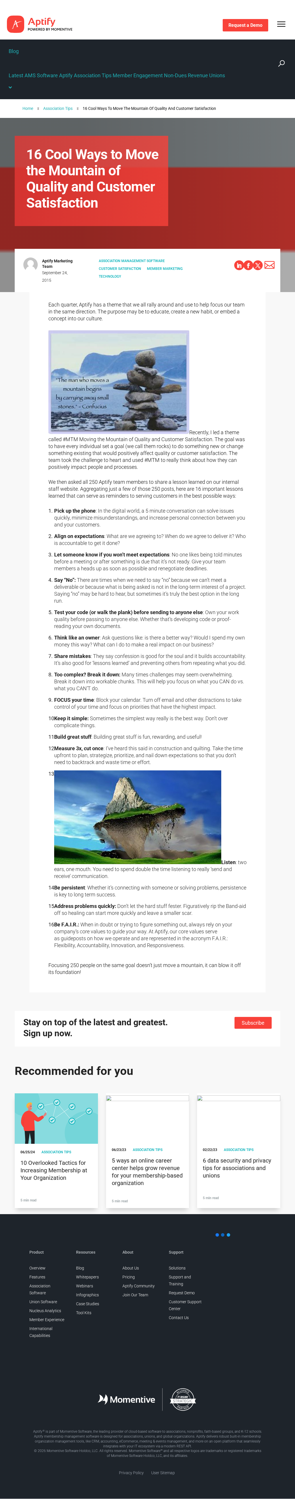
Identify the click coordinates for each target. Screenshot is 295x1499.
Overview (37, 1268)
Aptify (66, 75)
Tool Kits (83, 1312)
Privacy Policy (131, 1472)
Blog (14, 51)
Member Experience (46, 1319)
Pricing (128, 1277)
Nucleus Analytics (45, 1310)
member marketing (165, 269)
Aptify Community (138, 1286)
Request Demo (182, 1293)
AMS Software (41, 75)
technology (110, 276)
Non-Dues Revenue (186, 75)
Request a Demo (245, 25)
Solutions (177, 1268)
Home (27, 108)
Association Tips (92, 75)
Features (37, 1277)
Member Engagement (138, 75)
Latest (16, 75)
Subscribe (253, 1023)
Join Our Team (135, 1295)
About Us (130, 1268)
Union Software (43, 1301)
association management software (132, 261)
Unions (217, 75)
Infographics (87, 1295)
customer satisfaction (120, 269)
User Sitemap (163, 1472)
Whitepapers (87, 1277)
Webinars (84, 1286)
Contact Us (179, 1317)
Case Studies (87, 1303)
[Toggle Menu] (281, 24)
